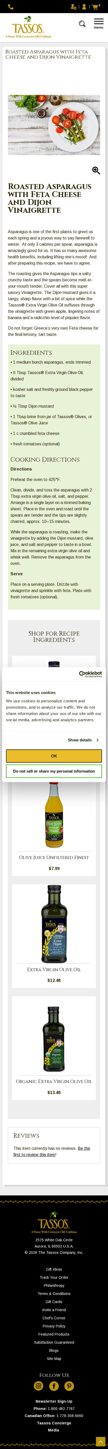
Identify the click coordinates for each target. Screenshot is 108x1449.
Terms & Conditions (54, 1294)
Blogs (54, 1350)
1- (49, 1409)
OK (54, 756)
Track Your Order (54, 1277)
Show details (80, 740)
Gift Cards (54, 1302)
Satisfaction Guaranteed (54, 1342)
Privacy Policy (54, 1326)
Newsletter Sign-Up (54, 1401)
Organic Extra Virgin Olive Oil (54, 1082)
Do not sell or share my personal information (54, 771)
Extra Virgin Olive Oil (54, 970)
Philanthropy (54, 1285)
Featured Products (54, 1334)
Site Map (54, 1359)
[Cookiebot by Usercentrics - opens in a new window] (79, 674)
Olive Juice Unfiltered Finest (54, 858)
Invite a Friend (54, 1310)
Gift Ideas (54, 1269)
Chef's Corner (54, 1318)
